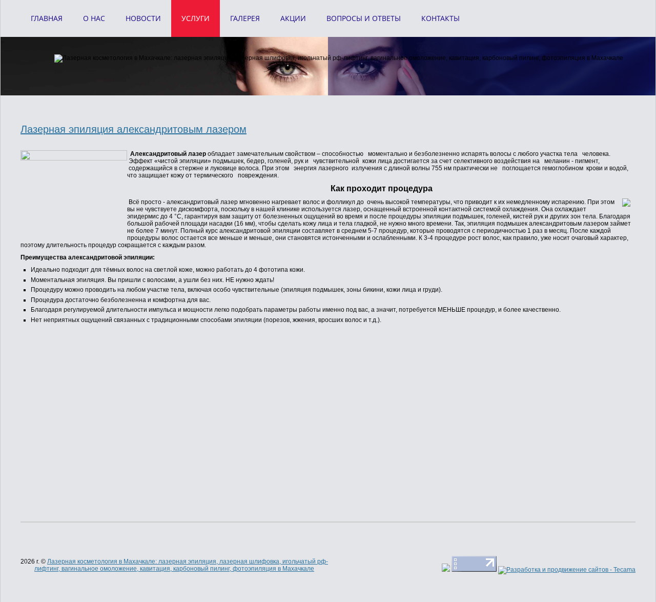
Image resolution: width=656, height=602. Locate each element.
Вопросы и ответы (363, 18)
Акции (293, 18)
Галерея (245, 18)
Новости (143, 18)
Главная (47, 18)
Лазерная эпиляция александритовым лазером (133, 129)
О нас (94, 18)
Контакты (440, 18)
